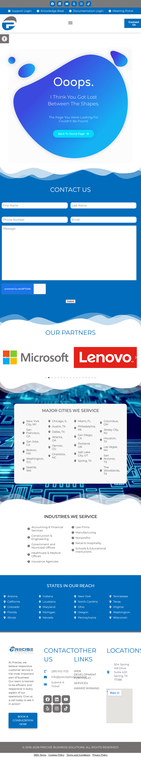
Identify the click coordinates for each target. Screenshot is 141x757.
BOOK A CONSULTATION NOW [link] (23, 720)
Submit (70, 301)
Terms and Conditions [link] (78, 755)
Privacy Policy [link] (100, 755)
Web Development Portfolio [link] (85, 674)
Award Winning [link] (86, 688)
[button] (70, 22)
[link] (4, 38)
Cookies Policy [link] (56, 755)
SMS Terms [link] (40, 755)
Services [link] (81, 683)
